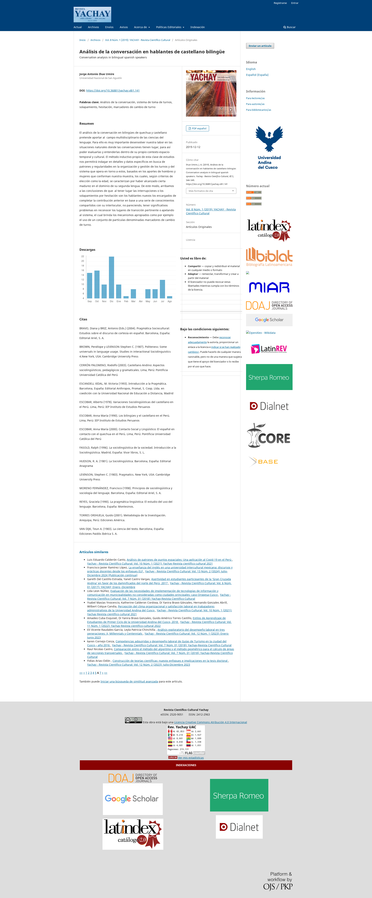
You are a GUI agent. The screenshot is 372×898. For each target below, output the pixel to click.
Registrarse (280, 3)
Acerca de (141, 27)
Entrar (294, 3)
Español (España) (257, 75)
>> (105, 673)
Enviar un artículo (260, 46)
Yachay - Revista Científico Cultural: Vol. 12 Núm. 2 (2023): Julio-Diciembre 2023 (138, 664)
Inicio (82, 40)
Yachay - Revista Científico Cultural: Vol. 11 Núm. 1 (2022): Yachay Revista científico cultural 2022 (159, 624)
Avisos (124, 27)
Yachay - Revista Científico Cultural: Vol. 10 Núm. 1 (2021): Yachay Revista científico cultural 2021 (150, 563)
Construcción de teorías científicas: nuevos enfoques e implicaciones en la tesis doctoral (170, 661)
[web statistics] (172, 758)
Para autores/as (255, 104)
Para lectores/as (255, 98)
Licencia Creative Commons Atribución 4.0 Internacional (210, 722)
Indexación (197, 27)
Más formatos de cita (201, 191)
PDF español (198, 128)
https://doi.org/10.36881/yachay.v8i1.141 (113, 90)
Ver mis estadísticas (191, 758)
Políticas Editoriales (169, 27)
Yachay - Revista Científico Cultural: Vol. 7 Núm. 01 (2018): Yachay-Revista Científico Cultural (159, 596)
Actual (78, 27)
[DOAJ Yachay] (133, 781)
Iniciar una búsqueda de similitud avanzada (129, 681)
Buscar (291, 27)
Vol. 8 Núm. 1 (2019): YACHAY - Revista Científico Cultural (137, 40)
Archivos (93, 27)
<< (81, 673)
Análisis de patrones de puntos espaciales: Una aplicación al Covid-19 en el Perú (179, 559)
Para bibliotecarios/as (258, 110)
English (251, 69)
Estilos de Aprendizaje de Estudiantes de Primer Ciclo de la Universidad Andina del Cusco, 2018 (156, 620)
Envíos (109, 27)
